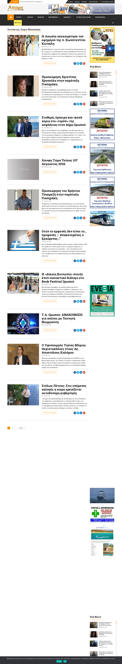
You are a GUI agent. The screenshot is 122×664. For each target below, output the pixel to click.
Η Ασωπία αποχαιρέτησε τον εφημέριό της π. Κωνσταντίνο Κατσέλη (63, 40)
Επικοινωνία (100, 17)
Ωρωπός (77, 2)
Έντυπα (70, 2)
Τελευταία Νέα (93, 2)
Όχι (65, 661)
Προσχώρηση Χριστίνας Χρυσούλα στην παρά (32, 1)
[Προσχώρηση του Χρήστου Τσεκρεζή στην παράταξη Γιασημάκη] (94, 104)
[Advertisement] (102, 255)
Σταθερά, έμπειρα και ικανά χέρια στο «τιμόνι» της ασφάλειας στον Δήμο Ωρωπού (64, 121)
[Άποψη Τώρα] (10, 17)
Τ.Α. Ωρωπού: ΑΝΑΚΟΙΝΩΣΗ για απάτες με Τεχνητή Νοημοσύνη (62, 318)
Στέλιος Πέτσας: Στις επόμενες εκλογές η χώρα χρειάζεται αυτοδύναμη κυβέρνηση (64, 389)
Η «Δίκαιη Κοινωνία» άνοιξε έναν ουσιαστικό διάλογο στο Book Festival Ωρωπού (63, 277)
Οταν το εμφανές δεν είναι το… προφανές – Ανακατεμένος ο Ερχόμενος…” (64, 235)
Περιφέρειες (53, 17)
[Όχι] (120, 660)
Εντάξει (59, 661)
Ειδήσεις (67, 17)
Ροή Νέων (95, 66)
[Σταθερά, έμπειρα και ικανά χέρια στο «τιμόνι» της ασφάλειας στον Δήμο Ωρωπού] (94, 93)
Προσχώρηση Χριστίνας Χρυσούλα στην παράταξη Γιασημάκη (60, 80)
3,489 (20, 428)
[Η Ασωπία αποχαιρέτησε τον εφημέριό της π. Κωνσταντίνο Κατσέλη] (94, 75)
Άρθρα (18, 17)
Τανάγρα (84, 2)
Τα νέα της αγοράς (83, 17)
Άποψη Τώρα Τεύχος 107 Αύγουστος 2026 (60, 162)
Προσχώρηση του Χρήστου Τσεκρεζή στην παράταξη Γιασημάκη (61, 194)
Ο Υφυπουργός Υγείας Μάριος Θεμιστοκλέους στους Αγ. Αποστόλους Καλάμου (64, 348)
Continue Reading (49, 63)
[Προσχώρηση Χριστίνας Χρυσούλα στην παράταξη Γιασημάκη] (94, 84)
